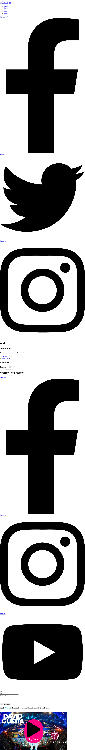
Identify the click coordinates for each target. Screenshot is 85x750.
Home (6, 6)
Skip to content (5, 1)
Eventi (6, 8)
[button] (33, 731)
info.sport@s (9, 369)
